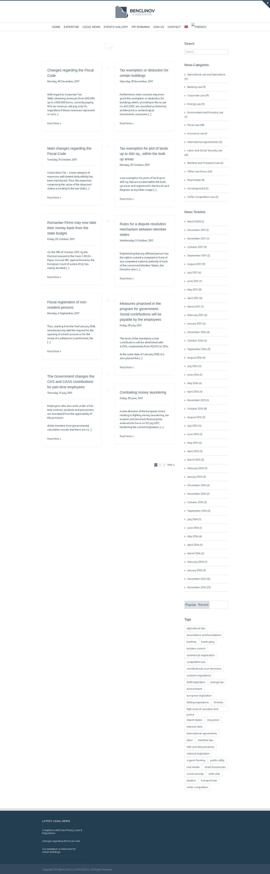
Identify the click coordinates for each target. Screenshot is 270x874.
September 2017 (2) (198, 255)
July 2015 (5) (194, 425)
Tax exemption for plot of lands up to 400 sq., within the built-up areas (144, 153)
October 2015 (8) (197, 408)
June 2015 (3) (194, 434)
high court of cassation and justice (202, 709)
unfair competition (197, 787)
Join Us (158, 26)
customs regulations (199, 675)
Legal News (91, 26)
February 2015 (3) (197, 468)
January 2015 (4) (196, 476)
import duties (194, 719)
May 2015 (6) (194, 442)
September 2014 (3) (198, 510)
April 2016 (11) (195, 391)
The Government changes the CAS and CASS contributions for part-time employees (70, 381)
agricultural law (196, 628)
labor (190, 740)
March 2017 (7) (195, 306)
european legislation (199, 695)
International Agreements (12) (204, 141)
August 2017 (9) (196, 264)
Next (169, 464)
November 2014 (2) (198, 493)
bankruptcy (207, 641)
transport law (209, 780)
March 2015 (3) (195, 459)
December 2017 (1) (198, 230)
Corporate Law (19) (198, 95)
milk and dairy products (200, 746)
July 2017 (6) (194, 272)
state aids (214, 773)
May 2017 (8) (194, 289)
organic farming (196, 760)
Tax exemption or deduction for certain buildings (59, 850)
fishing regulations (198, 702)
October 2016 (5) (197, 340)
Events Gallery (116, 26)
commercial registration (201, 655)
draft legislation (196, 682)
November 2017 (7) (198, 238)
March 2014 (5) (195, 553)
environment (194, 688)
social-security (195, 773)
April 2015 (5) (195, 451)
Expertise (71, 26)
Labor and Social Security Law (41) (203, 152)
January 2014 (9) (196, 570)
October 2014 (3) (197, 502)
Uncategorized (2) (198, 188)
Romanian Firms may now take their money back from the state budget (71, 228)
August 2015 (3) (196, 417)
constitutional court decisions (204, 668)
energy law (217, 682)
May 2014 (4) (194, 536)
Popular (190, 604)
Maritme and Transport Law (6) (205, 162)
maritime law (205, 740)
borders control (196, 648)
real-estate (193, 767)
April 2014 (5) (195, 544)
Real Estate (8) (196, 179)
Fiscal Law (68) (195, 124)
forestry (218, 702)
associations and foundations (204, 635)
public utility (217, 760)
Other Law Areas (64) (199, 171)
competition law (196, 661)
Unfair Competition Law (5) (202, 196)
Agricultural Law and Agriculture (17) (204, 76)
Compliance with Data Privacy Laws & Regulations (62, 832)
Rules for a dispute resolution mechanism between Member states (143, 229)
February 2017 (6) (197, 315)
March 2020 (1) (195, 221)
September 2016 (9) (198, 349)
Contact (174, 26)
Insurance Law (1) (197, 133)
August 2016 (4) (196, 357)
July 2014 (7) (194, 519)
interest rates (195, 726)
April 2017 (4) (194, 298)
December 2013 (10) (198, 578)
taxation (191, 780)
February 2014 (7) (197, 561)
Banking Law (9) (196, 86)
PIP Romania (141, 26)
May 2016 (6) (194, 383)
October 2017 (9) (197, 247)
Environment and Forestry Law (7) (203, 114)
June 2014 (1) (194, 527)
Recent (203, 604)
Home (56, 26)
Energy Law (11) (196, 103)
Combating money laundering (143, 392)
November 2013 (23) (199, 587)
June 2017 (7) (194, 281)
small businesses (215, 767)
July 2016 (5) (194, 366)
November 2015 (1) (198, 400)
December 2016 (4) (198, 332)
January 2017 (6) (196, 323)
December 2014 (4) (198, 485)
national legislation (198, 753)
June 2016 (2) (194, 374)
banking (191, 641)
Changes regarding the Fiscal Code (61, 841)
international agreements (202, 733)
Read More (53, 123)
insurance (213, 719)
